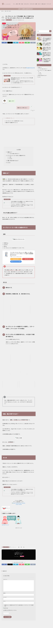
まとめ (9, 162)
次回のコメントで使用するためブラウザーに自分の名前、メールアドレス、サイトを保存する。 (18, 605)
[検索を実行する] (50, 31)
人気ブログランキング (5, 524)
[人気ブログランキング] (12, 523)
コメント (5, 579)
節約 (23, 547)
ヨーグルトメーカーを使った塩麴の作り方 (16, 155)
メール (4, 597)
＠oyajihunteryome (30, 67)
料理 (21, 547)
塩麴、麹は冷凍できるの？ (13, 160)
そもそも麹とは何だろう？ (14, 153)
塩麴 (18, 547)
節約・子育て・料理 (8, 19)
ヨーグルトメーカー (14, 547)
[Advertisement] (19, 52)
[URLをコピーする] (33, 42)
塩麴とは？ (10, 152)
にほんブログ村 (19, 504)
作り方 (11, 158)
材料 (10, 157)
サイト (4, 601)
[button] (4, 42)
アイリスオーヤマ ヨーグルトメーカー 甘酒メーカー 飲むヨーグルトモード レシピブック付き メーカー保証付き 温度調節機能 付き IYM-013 (21, 254)
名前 (4, 593)
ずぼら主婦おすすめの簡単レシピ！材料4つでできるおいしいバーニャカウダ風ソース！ (22, 202)
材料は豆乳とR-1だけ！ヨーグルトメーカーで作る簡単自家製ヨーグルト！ (22, 78)
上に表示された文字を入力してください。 (10, 610)
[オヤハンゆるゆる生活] (6, 4)
